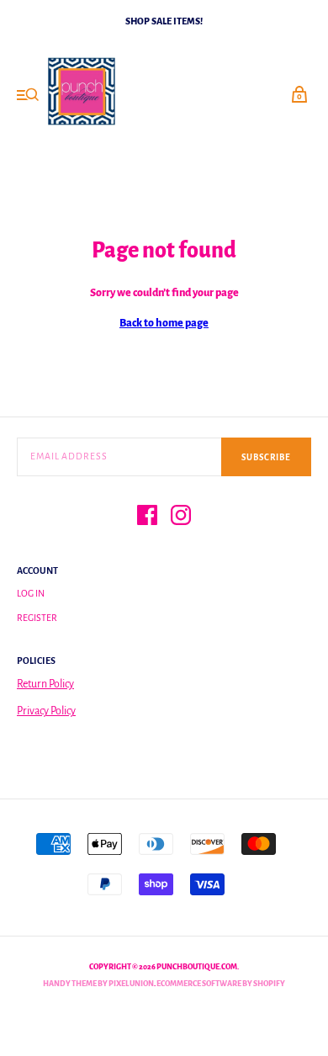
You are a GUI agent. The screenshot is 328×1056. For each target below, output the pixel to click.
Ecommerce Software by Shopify (220, 983)
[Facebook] (147, 518)
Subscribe (266, 457)
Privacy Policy (46, 711)
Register (37, 618)
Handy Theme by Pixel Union (98, 983)
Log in (31, 593)
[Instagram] (181, 518)
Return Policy (45, 684)
